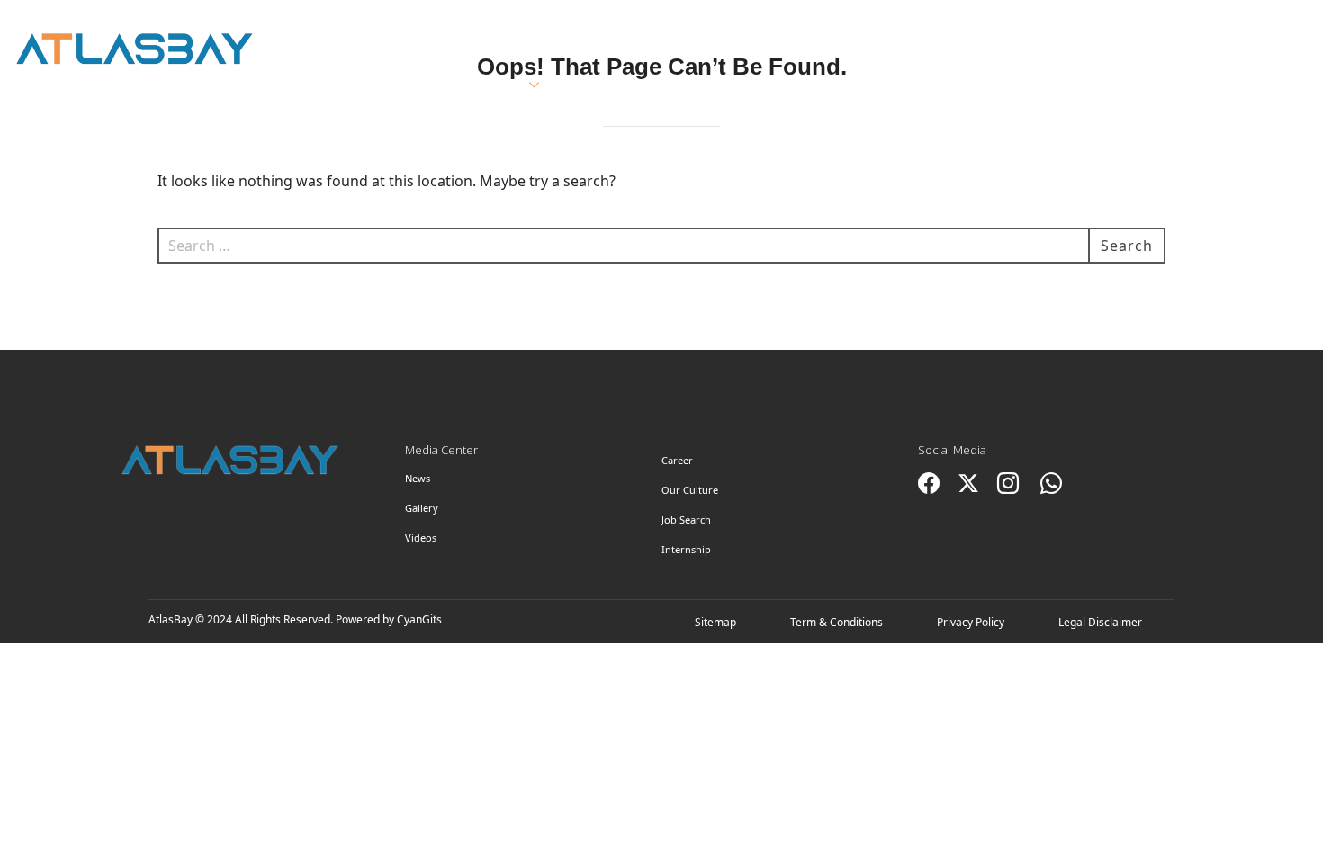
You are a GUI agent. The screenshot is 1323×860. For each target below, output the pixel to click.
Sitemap (715, 622)
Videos (420, 537)
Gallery (421, 508)
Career (677, 460)
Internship (686, 549)
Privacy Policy (970, 622)
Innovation (1051, 85)
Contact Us (1196, 85)
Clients (622, 85)
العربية (1093, 28)
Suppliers (744, 85)
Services (490, 85)
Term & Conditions (836, 622)
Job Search (686, 519)
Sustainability (894, 85)
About (377, 85)
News (417, 478)
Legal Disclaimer (1100, 622)
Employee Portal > (1226, 29)
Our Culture (690, 490)
